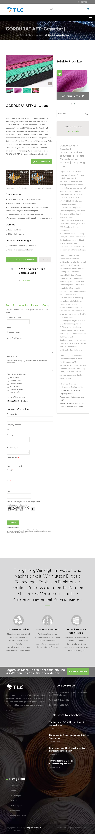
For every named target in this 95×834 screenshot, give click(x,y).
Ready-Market (83, 828)
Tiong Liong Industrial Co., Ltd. (33, 827)
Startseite (14, 785)
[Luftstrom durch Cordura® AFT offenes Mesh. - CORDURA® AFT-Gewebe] (17, 178)
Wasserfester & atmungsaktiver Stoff (72, 398)
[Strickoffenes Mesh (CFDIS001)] (27, 90)
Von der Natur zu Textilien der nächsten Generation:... (67, 723)
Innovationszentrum (47, 629)
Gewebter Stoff (66, 403)
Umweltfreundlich (18, 629)
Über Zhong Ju (16, 805)
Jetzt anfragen (43, 162)
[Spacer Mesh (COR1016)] (18, 90)
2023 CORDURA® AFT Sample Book (32, 271)
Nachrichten (15, 810)
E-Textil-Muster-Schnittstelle (76, 631)
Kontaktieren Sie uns (75, 406)
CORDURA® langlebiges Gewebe (59, 35)
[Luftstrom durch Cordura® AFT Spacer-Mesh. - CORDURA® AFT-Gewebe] (41, 178)
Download (26, 281)
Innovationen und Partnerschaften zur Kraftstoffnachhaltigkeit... (67, 749)
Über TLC (14, 800)
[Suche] (87, 8)
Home (15, 35)
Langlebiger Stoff (36, 35)
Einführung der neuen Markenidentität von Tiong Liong (69, 736)
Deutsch (84, 2)
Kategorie (24, 35)
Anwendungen (15, 795)
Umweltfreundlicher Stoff (70, 390)
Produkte (13, 790)
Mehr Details (73, 131)
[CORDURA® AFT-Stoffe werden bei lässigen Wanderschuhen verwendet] (35, 90)
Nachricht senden (78, 671)
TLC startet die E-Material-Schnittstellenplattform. (61, 762)
